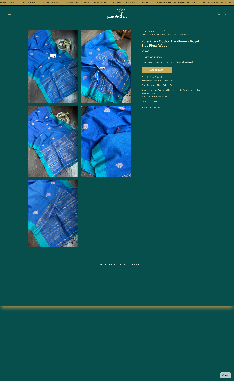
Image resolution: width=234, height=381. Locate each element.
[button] (219, 13)
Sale (30, 345)
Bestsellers (33, 341)
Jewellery (32, 332)
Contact (68, 336)
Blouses (31, 327)
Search (67, 341)
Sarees (31, 323)
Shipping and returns (151, 107)
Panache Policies (72, 345)
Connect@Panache (37, 363)
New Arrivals (34, 336)
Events (31, 354)
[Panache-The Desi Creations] (117, 14)
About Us (32, 358)
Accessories (33, 350)
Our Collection (71, 327)
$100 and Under (156, 31)
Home (144, 31)
